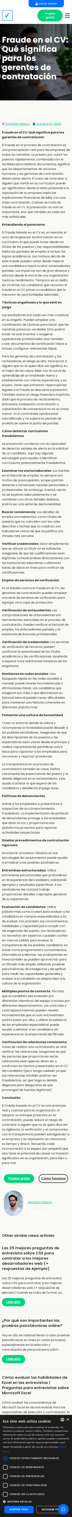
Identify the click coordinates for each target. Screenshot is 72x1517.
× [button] (67, 1419)
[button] (36, 1501)
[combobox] (62, 1420)
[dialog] (36, 1466)
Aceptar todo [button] (18, 1509)
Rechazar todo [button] (52, 1509)
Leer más (14, 1302)
